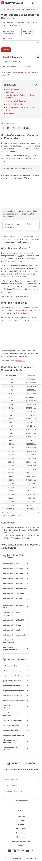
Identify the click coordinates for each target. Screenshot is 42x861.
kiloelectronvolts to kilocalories (10, 741)
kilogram (28, 310)
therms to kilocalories (11, 725)
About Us (21, 816)
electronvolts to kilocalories (13, 735)
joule (28, 261)
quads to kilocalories (11, 730)
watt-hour (15, 261)
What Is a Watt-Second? (16, 101)
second (4, 258)
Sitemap (21, 845)
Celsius (25, 313)
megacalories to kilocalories (13, 691)
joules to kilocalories (10, 666)
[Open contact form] (38, 56)
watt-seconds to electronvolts (14, 635)
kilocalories (20, 361)
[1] (12, 291)
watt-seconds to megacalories (14, 588)
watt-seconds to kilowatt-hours (12, 599)
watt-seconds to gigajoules (13, 578)
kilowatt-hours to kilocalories (14, 701)
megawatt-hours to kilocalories (10, 706)
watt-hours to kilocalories (12, 696)
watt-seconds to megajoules (13, 573)
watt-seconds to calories (12, 583)
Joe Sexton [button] (10, 123)
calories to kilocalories (11, 686)
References (10, 113)
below (27, 66)
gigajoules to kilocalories (12, 681)
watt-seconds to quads (12, 630)
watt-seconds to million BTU (13, 620)
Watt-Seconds (6, 39)
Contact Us (21, 820)
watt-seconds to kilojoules (13, 568)
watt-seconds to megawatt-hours (13, 606)
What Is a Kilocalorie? (15, 104)
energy (18, 239)
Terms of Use (21, 833)
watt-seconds (22, 296)
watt (20, 256)
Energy (18, 9)
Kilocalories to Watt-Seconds (8, 32)
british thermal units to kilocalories (11, 714)
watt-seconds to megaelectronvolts (10, 648)
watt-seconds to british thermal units (12, 614)
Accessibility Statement (21, 841)
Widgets (21, 825)
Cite (27, 128)
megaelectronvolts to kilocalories (11, 748)
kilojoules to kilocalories (12, 671)
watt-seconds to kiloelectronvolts (9, 641)
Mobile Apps (21, 829)
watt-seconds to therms (12, 625)
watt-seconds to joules (11, 563)
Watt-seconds (26, 9)
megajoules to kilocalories (12, 676)
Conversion (10, 9)
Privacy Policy (21, 837)
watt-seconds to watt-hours (13, 593)
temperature (14, 310)
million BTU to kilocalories (12, 720)
